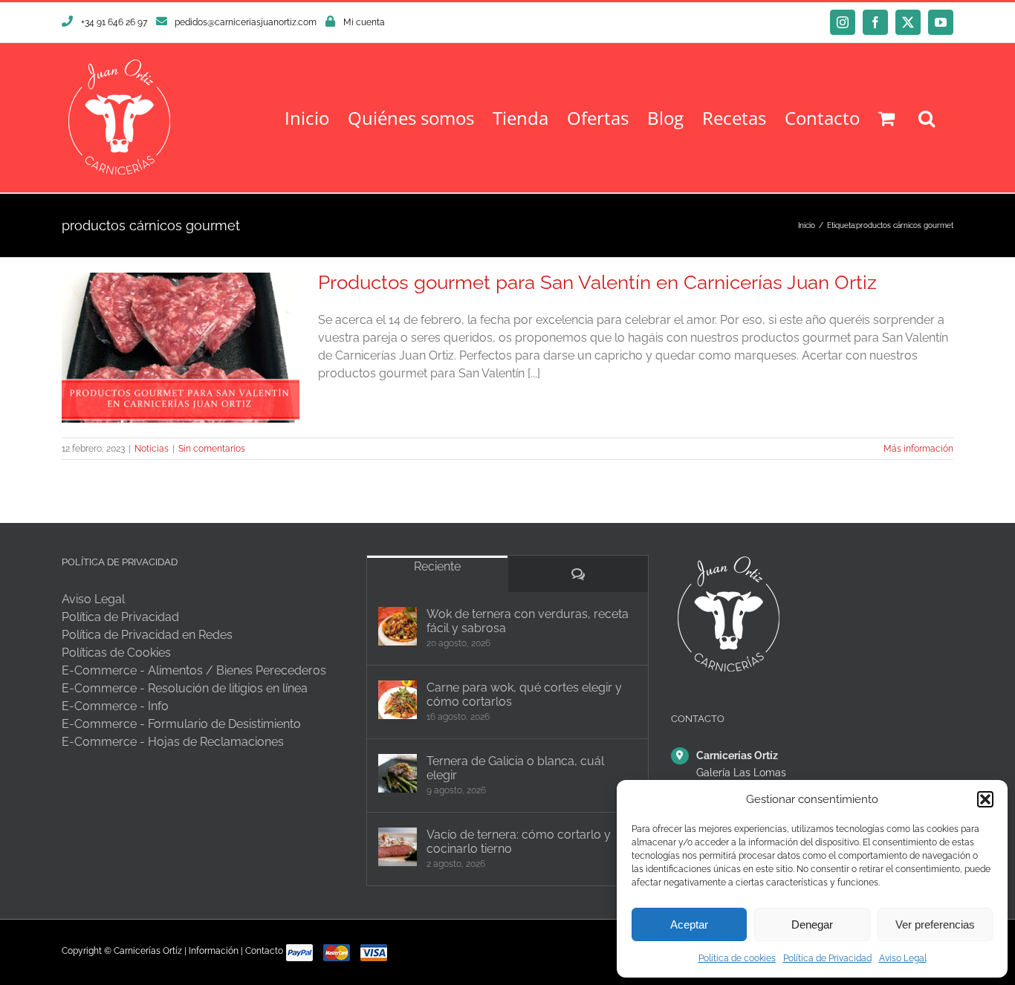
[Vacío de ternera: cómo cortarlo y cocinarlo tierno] (397, 847)
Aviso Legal (903, 958)
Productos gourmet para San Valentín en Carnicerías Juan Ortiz (597, 282)
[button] (985, 799)
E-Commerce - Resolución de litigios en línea (185, 688)
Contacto (264, 951)
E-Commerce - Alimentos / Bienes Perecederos (194, 670)
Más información (918, 448)
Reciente (437, 566)
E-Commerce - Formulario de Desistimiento (181, 724)
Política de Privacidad (827, 958)
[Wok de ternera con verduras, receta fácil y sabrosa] (397, 626)
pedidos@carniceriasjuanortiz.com (246, 22)
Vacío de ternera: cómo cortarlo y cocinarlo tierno (519, 842)
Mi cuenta (364, 22)
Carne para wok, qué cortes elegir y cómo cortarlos (524, 694)
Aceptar (689, 924)
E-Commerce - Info (115, 706)
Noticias (151, 448)
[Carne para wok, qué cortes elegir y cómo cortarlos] (397, 699)
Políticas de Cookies (116, 653)
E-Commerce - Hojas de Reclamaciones (173, 742)
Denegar (812, 924)
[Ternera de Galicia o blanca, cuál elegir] (397, 773)
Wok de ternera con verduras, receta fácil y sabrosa (528, 621)
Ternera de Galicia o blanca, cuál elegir (515, 768)
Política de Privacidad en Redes (147, 635)
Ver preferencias (935, 924)
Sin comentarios (211, 448)
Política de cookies (737, 958)
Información (214, 951)
